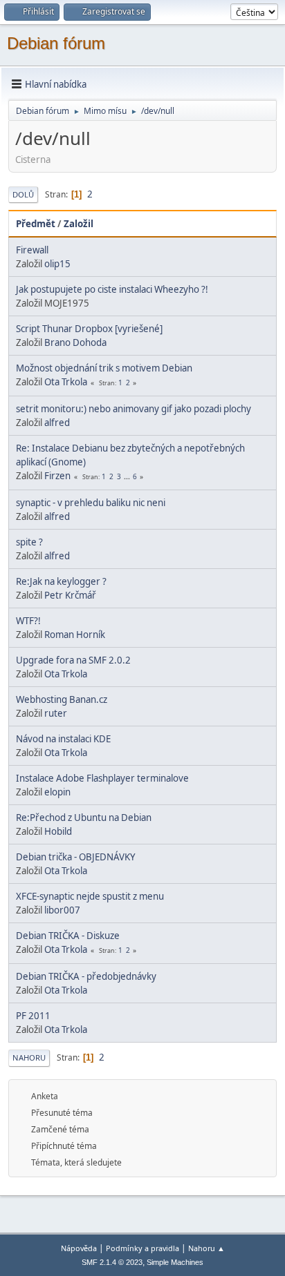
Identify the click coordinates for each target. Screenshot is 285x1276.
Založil (78, 224)
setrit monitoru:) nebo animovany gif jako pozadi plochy (133, 409)
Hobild (58, 831)
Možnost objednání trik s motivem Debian (104, 368)
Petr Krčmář (70, 595)
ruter (55, 713)
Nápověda (79, 1248)
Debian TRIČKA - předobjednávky (86, 976)
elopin (57, 792)
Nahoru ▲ (206, 1248)
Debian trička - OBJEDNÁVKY (76, 857)
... (128, 476)
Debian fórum (56, 43)
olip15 (57, 264)
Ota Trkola (65, 382)
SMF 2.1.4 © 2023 (112, 1262)
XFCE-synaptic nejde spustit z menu (90, 896)
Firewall (32, 250)
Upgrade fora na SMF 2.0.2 (73, 660)
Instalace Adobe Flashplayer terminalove (102, 778)
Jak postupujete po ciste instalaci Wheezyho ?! (112, 289)
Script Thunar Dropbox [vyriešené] (89, 328)
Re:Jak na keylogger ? (61, 581)
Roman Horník (74, 634)
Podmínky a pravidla (142, 1248)
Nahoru (29, 1057)
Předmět (35, 224)
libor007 (62, 910)
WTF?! (28, 621)
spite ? (29, 542)
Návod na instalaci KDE (63, 739)
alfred (57, 422)
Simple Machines (175, 1262)
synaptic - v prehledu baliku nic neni (90, 502)
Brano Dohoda (75, 342)
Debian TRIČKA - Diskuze (68, 935)
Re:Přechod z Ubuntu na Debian (83, 817)
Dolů (23, 194)
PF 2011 (33, 1015)
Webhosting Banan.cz (61, 699)
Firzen (57, 476)
